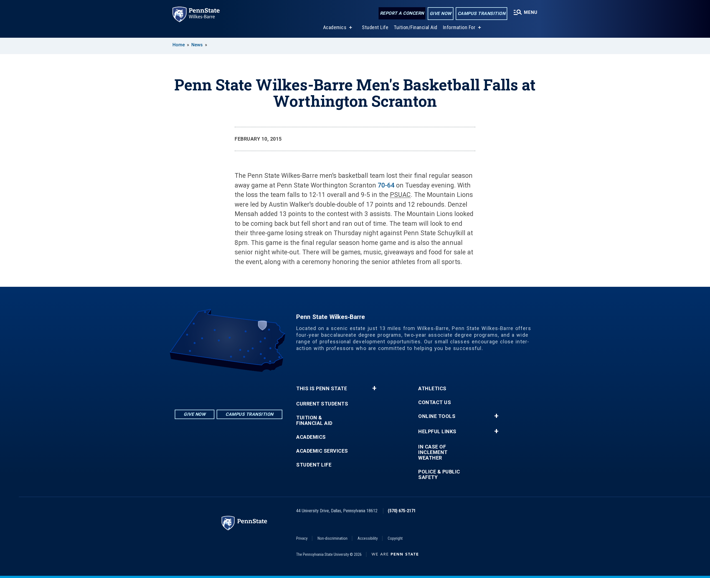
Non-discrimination (333, 538)
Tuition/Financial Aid (415, 27)
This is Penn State (321, 388)
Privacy (302, 538)
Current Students (322, 404)
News (197, 44)
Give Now (441, 13)
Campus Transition (482, 13)
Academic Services (322, 451)
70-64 (386, 185)
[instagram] (214, 387)
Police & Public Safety (439, 474)
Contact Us (434, 402)
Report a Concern (402, 13)
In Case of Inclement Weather (433, 452)
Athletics (432, 388)
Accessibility (367, 538)
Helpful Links (437, 431)
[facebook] (228, 387)
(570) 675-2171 (402, 510)
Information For (459, 27)
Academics (335, 27)
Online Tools (436, 416)
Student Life (375, 27)
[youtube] (243, 387)
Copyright (395, 538)
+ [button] (374, 388)
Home (179, 44)
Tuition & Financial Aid (314, 420)
